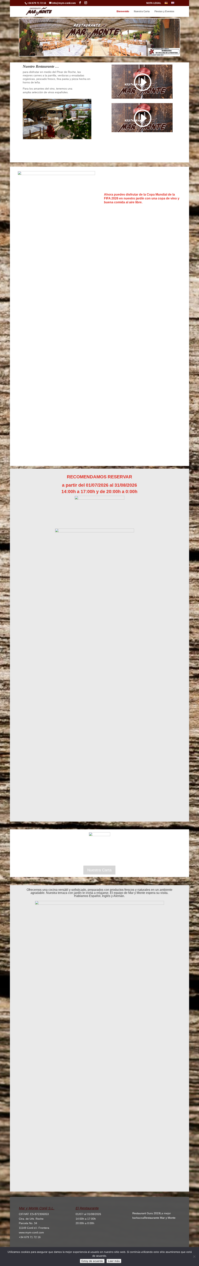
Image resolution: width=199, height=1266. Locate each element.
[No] (194, 1256)
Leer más (114, 1261)
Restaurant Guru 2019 (146, 1213)
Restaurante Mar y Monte (159, 1217)
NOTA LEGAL (153, 3)
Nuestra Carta (142, 11)
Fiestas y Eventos (164, 11)
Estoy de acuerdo (92, 1261)
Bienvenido (123, 11)
